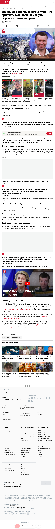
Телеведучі (4, 414)
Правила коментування (25, 415)
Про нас (4, 405)
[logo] (6, 2)
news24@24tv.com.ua (8, 392)
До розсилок (45, 483)
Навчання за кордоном (43, 458)
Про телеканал (5, 412)
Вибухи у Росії (24, 438)
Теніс (22, 470)
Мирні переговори (25, 433)
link (29, 398)
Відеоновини (7, 435)
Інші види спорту (25, 474)
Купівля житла (7, 468)
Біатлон (23, 472)
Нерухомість (7, 465)
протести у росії (16, 73)
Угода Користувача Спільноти (26, 413)
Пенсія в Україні (8, 460)
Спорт (22, 465)
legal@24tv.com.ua (21, 507)
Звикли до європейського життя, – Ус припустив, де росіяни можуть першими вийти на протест (33, 6)
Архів (38, 412)
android (8, 513)
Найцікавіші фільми (26, 448)
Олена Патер (8, 21)
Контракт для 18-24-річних (44, 436)
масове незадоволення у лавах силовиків (17, 310)
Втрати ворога (24, 440)
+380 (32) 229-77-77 (12, 505)
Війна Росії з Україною (27, 427)
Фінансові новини (8, 452)
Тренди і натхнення (9, 470)
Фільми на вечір (25, 452)
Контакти (39, 405)
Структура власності (41, 409)
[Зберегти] (48, 26)
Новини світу (10, 6)
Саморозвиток (41, 456)
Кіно (22, 446)
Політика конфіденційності (26, 405)
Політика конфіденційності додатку (27, 410)
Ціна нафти (7, 448)
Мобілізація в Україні (44, 427)
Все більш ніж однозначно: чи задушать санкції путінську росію (30, 105)
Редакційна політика (6, 409)
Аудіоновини (7, 436)
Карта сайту (39, 414)
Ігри (38, 417)
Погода (6, 438)
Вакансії (38, 407)
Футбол (23, 468)
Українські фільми (25, 450)
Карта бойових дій (25, 431)
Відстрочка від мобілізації (44, 438)
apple (15, 513)
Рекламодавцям (5, 417)
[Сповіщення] (53, 2)
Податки (6, 458)
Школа (39, 452)
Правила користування (7, 419)
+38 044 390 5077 (33, 392)
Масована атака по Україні (27, 436)
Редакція (4, 407)
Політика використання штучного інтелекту (27, 408)
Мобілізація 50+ (41, 432)
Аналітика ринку (8, 466)
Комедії (23, 454)
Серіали (23, 456)
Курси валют (7, 450)
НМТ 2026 (40, 454)
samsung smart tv (32, 513)
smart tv (24, 513)
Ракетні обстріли (25, 429)
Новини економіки (9, 446)
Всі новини (7, 427)
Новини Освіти (42, 446)
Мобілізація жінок (42, 434)
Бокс (22, 466)
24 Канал (4, 6)
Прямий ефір (7, 433)
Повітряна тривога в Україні (27, 435)
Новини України (8, 431)
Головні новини (8, 429)
